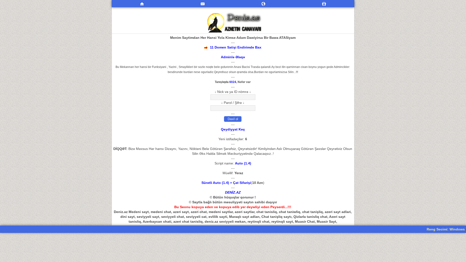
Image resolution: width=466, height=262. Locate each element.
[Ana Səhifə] (142, 3)
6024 (232, 81)
